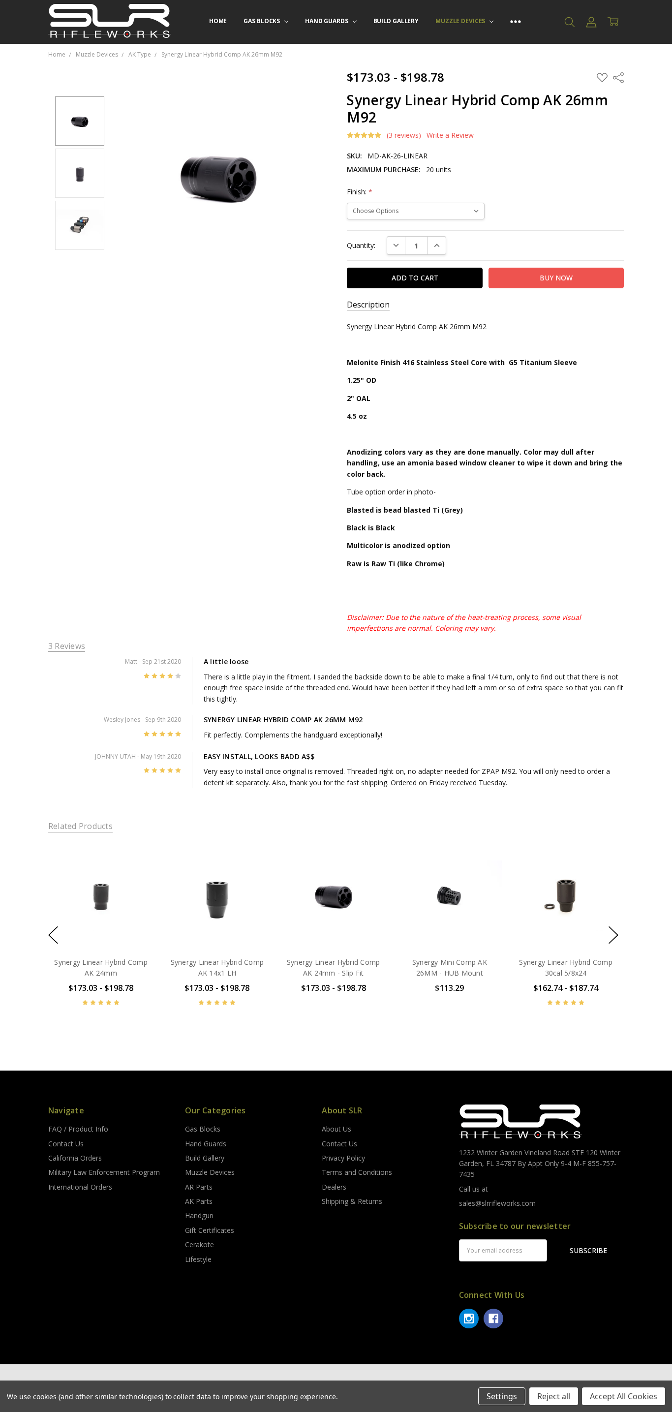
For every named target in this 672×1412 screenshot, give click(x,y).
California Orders (75, 1158)
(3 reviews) (404, 135)
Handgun (199, 1215)
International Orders (80, 1187)
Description (368, 305)
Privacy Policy (343, 1158)
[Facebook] (493, 1318)
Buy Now (449, 928)
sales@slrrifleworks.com (497, 1203)
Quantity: (361, 245)
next (613, 935)
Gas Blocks (262, 21)
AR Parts (199, 1187)
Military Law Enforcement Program (104, 1172)
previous (53, 935)
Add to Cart (449, 906)
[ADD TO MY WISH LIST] (135, 876)
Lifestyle (198, 1259)
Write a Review (450, 135)
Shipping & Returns (352, 1201)
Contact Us (66, 1143)
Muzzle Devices (461, 21)
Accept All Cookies (623, 1396)
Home (218, 21)
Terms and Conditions (357, 1172)
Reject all (553, 1396)
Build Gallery (396, 21)
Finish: (359, 191)
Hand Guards (327, 21)
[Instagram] (469, 1318)
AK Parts (199, 1201)
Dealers (334, 1187)
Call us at (473, 1189)
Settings (502, 1396)
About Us (336, 1129)
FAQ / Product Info (78, 1129)
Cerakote (199, 1244)
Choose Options (100, 928)
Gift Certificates (209, 1230)
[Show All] (515, 22)
